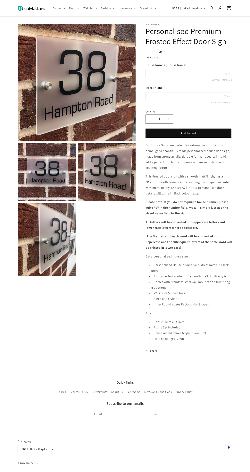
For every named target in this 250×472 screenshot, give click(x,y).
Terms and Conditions (158, 392)
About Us (117, 392)
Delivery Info (100, 392)
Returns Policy (79, 392)
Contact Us (133, 392)
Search (62, 392)
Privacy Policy (183, 392)
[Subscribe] (155, 414)
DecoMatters (32, 462)
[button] (58, 8)
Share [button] (153, 350)
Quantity (150, 111)
